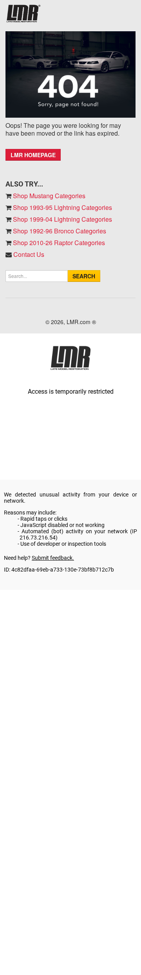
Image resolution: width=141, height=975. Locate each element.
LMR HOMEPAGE (33, 155)
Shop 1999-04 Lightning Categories (61, 219)
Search (83, 276)
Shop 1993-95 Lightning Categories (61, 207)
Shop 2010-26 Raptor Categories (58, 242)
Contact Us (28, 254)
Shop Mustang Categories (48, 195)
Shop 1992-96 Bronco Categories (58, 230)
